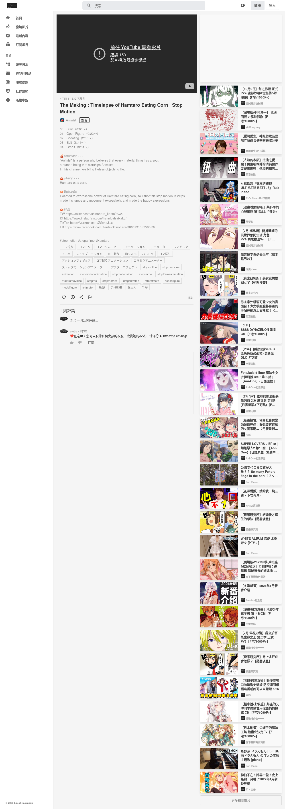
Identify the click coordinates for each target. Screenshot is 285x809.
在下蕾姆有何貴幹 (255, 576)
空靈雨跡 (251, 340)
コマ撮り (67, 247)
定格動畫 (116, 287)
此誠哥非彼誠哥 (254, 103)
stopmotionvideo (122, 274)
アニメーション (135, 247)
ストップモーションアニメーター (83, 267)
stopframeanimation (170, 274)
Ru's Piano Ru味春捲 (258, 198)
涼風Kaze (251, 269)
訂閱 (84, 120)
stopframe (145, 274)
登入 (272, 5)
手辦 (145, 287)
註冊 (257, 5)
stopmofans (110, 281)
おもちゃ (148, 254)
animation (68, 274)
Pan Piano (252, 482)
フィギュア (181, 247)
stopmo (92, 281)
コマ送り (165, 254)
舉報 (190, 298)
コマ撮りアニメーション (112, 260)
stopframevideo (72, 281)
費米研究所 (252, 293)
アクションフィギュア (76, 260)
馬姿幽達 (251, 174)
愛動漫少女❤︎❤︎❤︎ (255, 647)
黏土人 (132, 287)
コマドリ (85, 247)
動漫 (102, 287)
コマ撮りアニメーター (148, 260)
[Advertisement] (127, 383)
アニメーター (159, 247)
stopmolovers (171, 267)
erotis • (78, 331)
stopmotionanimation (93, 274)
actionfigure (172, 281)
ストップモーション (89, 254)
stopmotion (149, 267)
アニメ (66, 254)
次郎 (248, 434)
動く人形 (130, 254)
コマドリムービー (107, 247)
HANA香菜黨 (253, 505)
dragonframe (131, 281)
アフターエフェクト (124, 267)
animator (88, 287)
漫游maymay (253, 127)
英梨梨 (249, 221)
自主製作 (113, 254)
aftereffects (152, 281)
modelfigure (69, 287)
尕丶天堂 (251, 789)
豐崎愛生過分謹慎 (255, 151)
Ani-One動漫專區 (255, 387)
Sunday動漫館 (254, 600)
